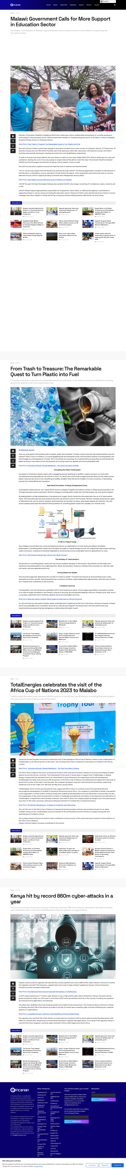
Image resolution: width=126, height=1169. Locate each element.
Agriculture (41, 1092)
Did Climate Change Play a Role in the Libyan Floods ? (47, 555)
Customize (92, 1165)
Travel (52, 1146)
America (40, 1095)
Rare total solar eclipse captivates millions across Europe (68, 235)
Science (53, 1135)
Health (52, 1101)
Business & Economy (41, 1106)
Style (52, 1141)
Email (93, 1092)
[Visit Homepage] (19, 5)
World (89, 5)
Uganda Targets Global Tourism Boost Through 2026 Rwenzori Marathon (105, 223)
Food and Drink (55, 1092)
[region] (63, 1163)
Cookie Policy (38, 1166)
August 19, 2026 (100, 858)
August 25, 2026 (28, 640)
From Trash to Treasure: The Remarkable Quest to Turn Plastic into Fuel (53, 144)
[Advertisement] (63, 50)
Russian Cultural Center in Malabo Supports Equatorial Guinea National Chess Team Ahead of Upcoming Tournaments (105, 852)
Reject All (105, 1165)
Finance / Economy (40, 1153)
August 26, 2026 (64, 214)
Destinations (41, 1119)
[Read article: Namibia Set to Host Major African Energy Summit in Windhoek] (51, 624)
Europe (39, 1144)
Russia (52, 1133)
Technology (54, 1143)
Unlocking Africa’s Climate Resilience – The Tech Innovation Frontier (53, 466)
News (55, 5)
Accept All (117, 1165)
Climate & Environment (41, 1112)
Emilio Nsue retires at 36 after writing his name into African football (105, 838)
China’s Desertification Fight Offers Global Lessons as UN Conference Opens (69, 223)
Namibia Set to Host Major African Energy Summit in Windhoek (68, 623)
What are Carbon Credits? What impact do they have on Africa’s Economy (54, 599)
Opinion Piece (55, 1126)
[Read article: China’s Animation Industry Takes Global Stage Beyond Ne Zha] (15, 236)
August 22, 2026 (100, 216)
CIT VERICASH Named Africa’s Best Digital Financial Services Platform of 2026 (105, 635)
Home (48, 5)
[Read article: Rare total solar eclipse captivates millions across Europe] (51, 236)
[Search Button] (115, 5)
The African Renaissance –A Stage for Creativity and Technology (51, 805)
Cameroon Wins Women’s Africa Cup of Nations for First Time (67, 865)
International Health (54, 1112)
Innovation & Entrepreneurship (56, 1107)
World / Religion (55, 1154)
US (51, 1148)
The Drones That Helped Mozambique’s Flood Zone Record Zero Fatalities (32, 635)
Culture (17, 13)
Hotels (52, 1103)
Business (73, 5)
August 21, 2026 (28, 229)
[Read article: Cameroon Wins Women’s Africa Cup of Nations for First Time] (51, 866)
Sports (81, 5)
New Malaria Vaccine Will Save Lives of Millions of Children (49, 180)
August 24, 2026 (64, 641)
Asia (38, 1097)
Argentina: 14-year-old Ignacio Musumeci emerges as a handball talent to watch (69, 850)
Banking (40, 1100)
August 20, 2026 (64, 855)
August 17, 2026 (64, 227)
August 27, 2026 (28, 216)
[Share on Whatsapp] (13, 146)
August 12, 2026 (100, 241)
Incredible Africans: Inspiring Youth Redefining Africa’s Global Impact (53, 1014)
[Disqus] (63, 272)
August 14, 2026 (100, 227)
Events (97, 5)
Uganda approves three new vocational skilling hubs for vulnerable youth (68, 210)
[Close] (124, 1160)
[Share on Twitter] (13, 141)
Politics (52, 1130)
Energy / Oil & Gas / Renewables (41, 1128)
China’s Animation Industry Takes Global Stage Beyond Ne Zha (32, 235)
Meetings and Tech (55, 1118)
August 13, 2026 (64, 239)
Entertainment (42, 1140)
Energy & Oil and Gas (42, 1134)
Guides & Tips (54, 1096)
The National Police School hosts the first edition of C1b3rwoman (52, 992)
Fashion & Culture (40, 1147)
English (105, 1)
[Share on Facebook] (13, 136)
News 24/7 (63, 5)
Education (40, 1124)
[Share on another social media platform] (13, 151)
